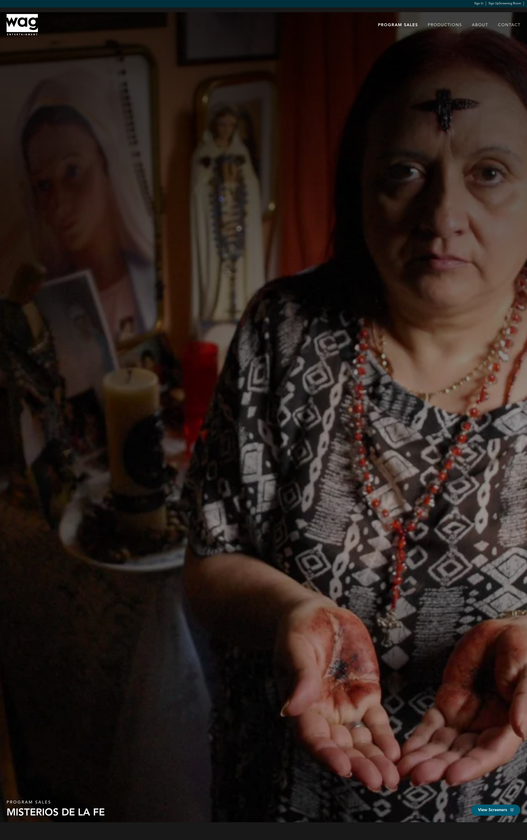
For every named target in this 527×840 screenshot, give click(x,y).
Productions (445, 25)
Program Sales (398, 25)
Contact (509, 25)
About (480, 25)
